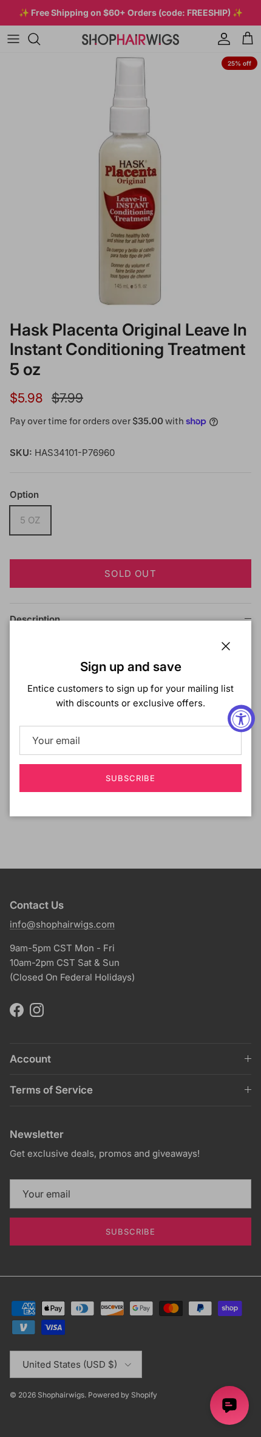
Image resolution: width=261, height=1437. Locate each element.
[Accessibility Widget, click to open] (241, 718)
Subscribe (130, 778)
